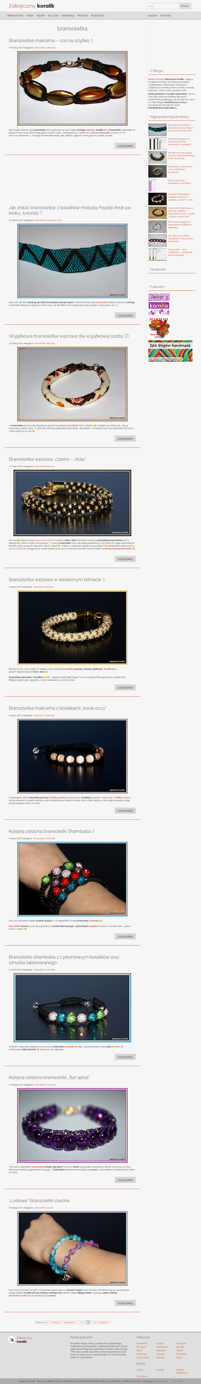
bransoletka (17, 548)
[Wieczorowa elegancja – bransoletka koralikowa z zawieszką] (153, 226)
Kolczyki (53, 15)
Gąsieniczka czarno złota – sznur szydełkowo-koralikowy (181, 169)
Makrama (51, 47)
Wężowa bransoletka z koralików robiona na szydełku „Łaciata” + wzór (180, 197)
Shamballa (50, 838)
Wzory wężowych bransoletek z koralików (179, 181)
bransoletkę (68, 669)
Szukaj (185, 6)
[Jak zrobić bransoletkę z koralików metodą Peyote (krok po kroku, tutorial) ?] (153, 130)
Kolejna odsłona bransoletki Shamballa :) (51, 831)
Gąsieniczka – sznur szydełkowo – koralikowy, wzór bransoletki (180, 252)
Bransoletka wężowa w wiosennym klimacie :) (56, 579)
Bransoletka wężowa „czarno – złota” (47, 459)
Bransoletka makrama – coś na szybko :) (51, 40)
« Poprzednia (68, 1322)
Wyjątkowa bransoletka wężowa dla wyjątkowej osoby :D (69, 336)
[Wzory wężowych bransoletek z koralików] (153, 185)
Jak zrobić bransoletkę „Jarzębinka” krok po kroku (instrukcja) (180, 238)
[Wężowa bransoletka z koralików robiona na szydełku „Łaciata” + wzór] (153, 199)
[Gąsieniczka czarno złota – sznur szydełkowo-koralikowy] (153, 171)
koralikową (109, 669)
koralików (93, 926)
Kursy (30, 15)
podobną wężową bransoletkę (117, 548)
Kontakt (166, 15)
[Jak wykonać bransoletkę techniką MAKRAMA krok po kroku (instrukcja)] (153, 157)
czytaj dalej (125, 146)
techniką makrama (58, 797)
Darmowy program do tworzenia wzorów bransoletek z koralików (179, 141)
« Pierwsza (55, 1322)
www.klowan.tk (161, 1381)
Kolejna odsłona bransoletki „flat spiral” (49, 1077)
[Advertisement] (72, 178)
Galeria (152, 15)
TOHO (47, 677)
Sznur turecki (143, 1357)
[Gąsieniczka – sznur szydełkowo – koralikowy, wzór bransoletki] (153, 254)
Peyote (179, 1350)
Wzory (41, 15)
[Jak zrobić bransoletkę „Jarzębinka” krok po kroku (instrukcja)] (153, 240)
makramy (90, 129)
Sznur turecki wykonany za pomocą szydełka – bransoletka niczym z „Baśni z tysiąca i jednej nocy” (181, 212)
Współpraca (142, 1376)
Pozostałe (97, 15)
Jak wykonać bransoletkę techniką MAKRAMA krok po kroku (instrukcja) (181, 155)
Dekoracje (68, 15)
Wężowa (50, 343)
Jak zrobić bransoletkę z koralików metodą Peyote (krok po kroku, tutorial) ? (180, 128)
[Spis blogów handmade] (170, 360)
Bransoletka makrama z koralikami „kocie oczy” (58, 708)
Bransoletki (15, 15)
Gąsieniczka (162, 1346)
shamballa (69, 1046)
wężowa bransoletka (44, 540)
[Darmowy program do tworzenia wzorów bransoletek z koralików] (153, 144)
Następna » (103, 1322)
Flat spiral (51, 220)
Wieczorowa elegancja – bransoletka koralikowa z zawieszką (180, 224)
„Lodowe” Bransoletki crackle (39, 1200)
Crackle (49, 1207)
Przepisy (83, 15)
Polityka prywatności (182, 1371)
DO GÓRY (178, 1381)
